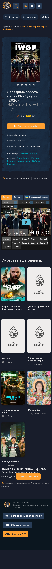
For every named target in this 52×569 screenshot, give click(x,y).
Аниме (16, 26)
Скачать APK (19, 534)
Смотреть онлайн (27, 126)
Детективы (20, 135)
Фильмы (13, 17)
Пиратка (6, 26)
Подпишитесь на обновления (25, 515)
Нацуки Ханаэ (24, 161)
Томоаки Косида (28, 153)
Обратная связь (20, 525)
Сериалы (31, 17)
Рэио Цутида (23, 158)
